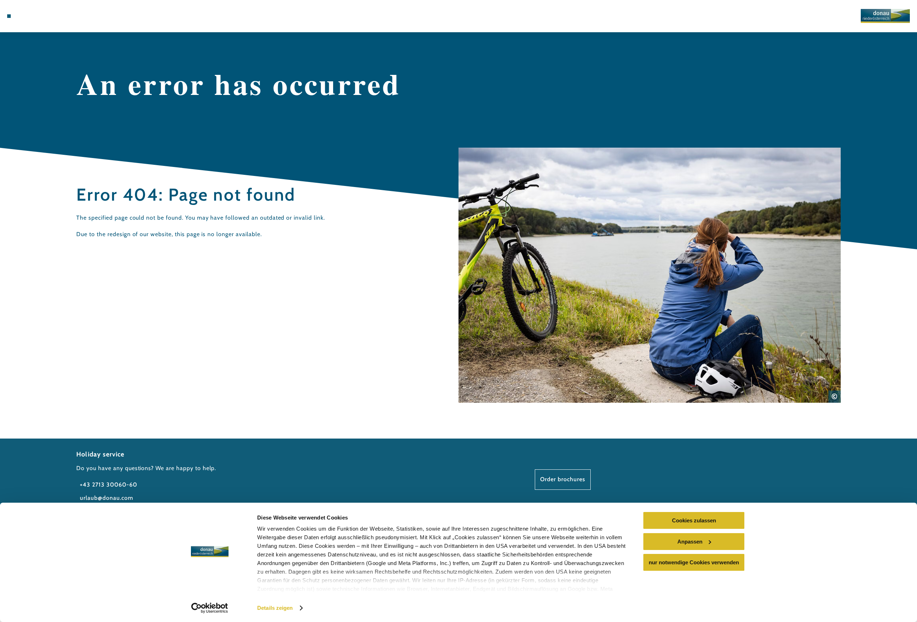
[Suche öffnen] (61, 16)
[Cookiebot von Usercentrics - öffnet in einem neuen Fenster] (209, 608)
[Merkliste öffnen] (50, 16)
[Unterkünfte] (28, 16)
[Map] (39, 16)
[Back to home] (885, 16)
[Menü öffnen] (9, 16)
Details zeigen (275, 608)
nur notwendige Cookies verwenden (694, 562)
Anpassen (689, 542)
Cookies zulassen (694, 520)
